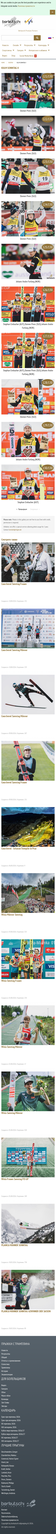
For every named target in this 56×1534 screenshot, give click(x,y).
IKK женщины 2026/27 (10, 1441)
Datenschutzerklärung (9, 1516)
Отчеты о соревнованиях (10, 1360)
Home (3, 63)
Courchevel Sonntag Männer (14, 650)
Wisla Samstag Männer (12, 1113)
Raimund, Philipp (7, 1483)
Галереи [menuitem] (20, 50)
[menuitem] (50, 38)
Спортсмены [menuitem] (7, 50)
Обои (3, 1392)
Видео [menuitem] (4, 55)
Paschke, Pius (6, 1476)
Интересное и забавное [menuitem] (38, 50)
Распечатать (5, 1513)
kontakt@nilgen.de (15, 529)
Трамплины (5, 1367)
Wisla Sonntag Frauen (11, 980)
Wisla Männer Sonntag (11, 914)
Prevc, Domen (6, 1479)
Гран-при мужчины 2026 (10, 1416)
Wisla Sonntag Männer (11, 1046)
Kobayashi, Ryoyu (7, 1465)
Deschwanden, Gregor (9, 1451)
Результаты (5, 1353)
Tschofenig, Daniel (8, 1489)
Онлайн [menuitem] (16, 45)
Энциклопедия (7, 1374)
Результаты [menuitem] (28, 45)
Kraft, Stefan (5, 1469)
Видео (3, 1385)
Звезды (4, 1406)
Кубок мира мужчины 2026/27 (12, 1430)
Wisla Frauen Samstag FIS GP (14, 1179)
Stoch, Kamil (5, 1486)
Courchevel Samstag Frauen (14, 782)
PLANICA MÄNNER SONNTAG (14, 1245)
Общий (4, 1357)
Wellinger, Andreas (8, 1493)
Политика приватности (26, 6)
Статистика (5, 1364)
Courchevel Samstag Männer (14, 716)
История (4, 1371)
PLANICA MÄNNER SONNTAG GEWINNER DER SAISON (26, 1311)
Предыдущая (22, 509)
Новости (4, 1350)
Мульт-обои (5, 1395)
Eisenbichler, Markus (8, 1455)
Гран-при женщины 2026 (11, 1420)
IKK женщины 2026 (8, 1427)
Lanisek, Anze (6, 1472)
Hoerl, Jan (5, 1462)
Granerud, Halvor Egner (9, 1458)
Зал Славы (5, 1402)
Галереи (10, 63)
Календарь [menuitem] (42, 45)
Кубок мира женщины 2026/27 (13, 1434)
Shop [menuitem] (13, 55)
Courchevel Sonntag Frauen (14, 584)
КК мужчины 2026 (8, 1423)
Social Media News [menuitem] (28, 55)
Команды (4, 1399)
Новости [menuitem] (5, 45)
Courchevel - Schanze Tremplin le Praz (18, 848)
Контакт (4, 1509)
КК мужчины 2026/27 (9, 1437)
